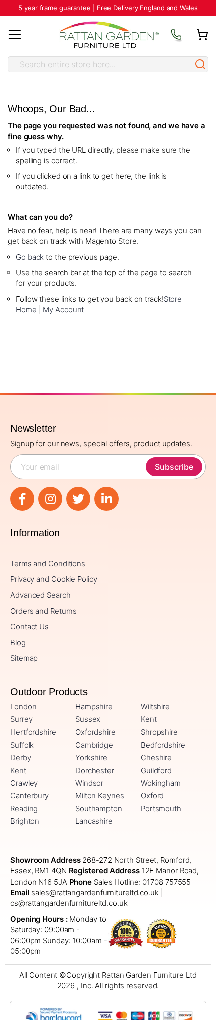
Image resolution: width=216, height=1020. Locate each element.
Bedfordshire (163, 745)
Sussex (87, 719)
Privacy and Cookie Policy (53, 579)
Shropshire (159, 732)
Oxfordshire (95, 732)
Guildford (156, 770)
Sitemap (24, 658)
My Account (63, 309)
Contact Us (29, 626)
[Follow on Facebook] (22, 499)
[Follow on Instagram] (50, 499)
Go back (30, 257)
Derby (20, 757)
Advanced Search (40, 595)
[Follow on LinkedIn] (106, 499)
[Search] (200, 64)
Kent (149, 719)
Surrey (21, 719)
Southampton (98, 808)
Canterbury (29, 795)
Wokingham (161, 783)
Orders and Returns (43, 611)
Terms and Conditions (47, 563)
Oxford (152, 795)
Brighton (24, 821)
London (23, 706)
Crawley (24, 783)
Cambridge (94, 745)
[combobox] (100, 64)
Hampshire (94, 706)
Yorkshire (91, 757)
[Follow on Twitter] (78, 499)
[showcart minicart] (202, 35)
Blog (18, 642)
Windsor (89, 783)
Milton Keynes (99, 795)
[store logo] (109, 35)
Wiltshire (155, 706)
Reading (24, 808)
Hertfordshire (33, 732)
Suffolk (22, 745)
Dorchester (94, 770)
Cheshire (156, 757)
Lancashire (94, 821)
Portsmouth (161, 808)
